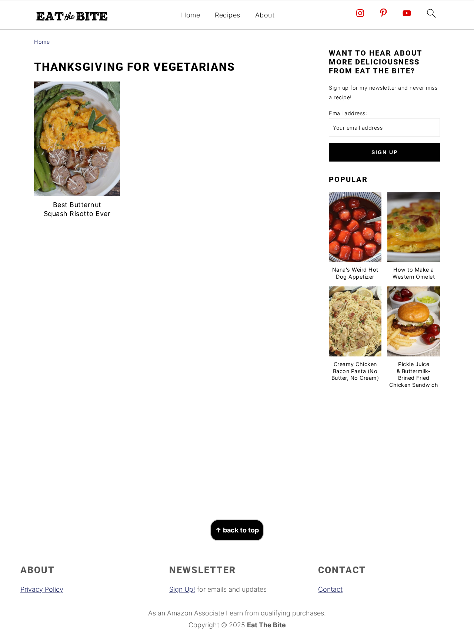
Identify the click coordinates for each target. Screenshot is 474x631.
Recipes (227, 15)
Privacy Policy (41, 589)
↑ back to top (237, 530)
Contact (330, 589)
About (265, 15)
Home (190, 15)
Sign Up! (182, 589)
